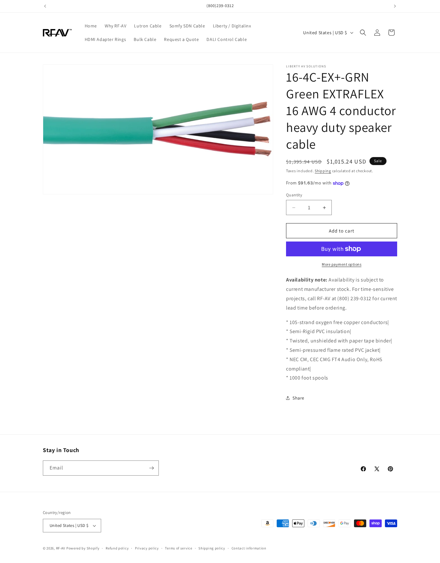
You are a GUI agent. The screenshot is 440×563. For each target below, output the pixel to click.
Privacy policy (147, 548)
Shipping (323, 170)
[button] (363, 32)
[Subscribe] (151, 468)
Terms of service (178, 548)
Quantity (294, 195)
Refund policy (117, 548)
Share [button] (298, 398)
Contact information (249, 548)
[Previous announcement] (45, 6)
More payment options (341, 264)
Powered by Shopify (83, 548)
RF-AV (61, 548)
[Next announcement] (395, 6)
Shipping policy (211, 548)
